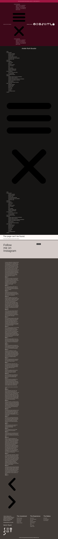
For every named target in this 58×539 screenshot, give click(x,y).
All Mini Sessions (11, 73)
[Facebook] (34, 24)
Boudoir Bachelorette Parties (13, 82)
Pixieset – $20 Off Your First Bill (20, 6)
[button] (19, 24)
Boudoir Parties (11, 85)
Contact (7, 92)
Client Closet (10, 62)
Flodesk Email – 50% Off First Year (21, 8)
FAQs (9, 66)
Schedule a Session (11, 53)
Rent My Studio (18, 9)
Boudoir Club (10, 86)
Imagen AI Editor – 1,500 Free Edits (20, 5)
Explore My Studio (11, 64)
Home (7, 51)
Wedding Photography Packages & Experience (16, 219)
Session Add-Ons (11, 59)
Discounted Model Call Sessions (13, 58)
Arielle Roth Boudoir (29, 48)
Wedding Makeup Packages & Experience (15, 76)
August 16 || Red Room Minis (12, 72)
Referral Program (11, 84)
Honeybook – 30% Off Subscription (21, 7)
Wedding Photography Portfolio (14, 220)
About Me (10, 63)
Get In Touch (7, 525)
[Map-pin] (48, 24)
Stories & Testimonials (12, 70)
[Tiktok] (42, 24)
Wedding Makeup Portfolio (13, 77)
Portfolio (8, 60)
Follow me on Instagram (9, 247)
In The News (10, 88)
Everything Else (9, 83)
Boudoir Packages (11, 54)
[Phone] (4, 534)
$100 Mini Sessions (9, 71)
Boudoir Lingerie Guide (12, 209)
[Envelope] (45, 24)
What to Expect (11, 65)
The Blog (9, 89)
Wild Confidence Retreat (10, 74)
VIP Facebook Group (11, 231)
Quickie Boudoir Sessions (12, 197)
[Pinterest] (40, 24)
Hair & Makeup (10, 208)
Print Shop (10, 87)
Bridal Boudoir (11, 81)
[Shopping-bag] (53, 24)
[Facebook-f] (4, 529)
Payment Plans (10, 55)
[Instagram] (37, 24)
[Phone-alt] (51, 24)
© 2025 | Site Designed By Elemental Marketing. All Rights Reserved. (29, 537)
